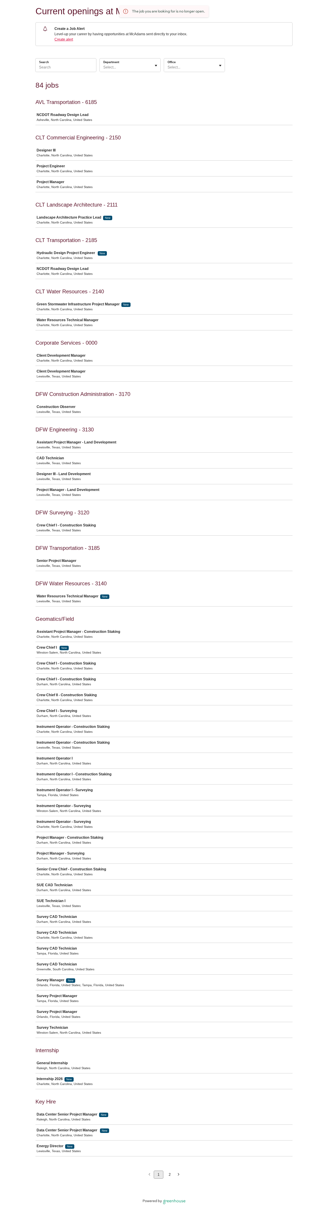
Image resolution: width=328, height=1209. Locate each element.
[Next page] (178, 1174)
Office (172, 62)
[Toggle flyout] (156, 65)
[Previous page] (149, 1174)
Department (111, 62)
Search (44, 62)
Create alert (63, 39)
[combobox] (103, 67)
